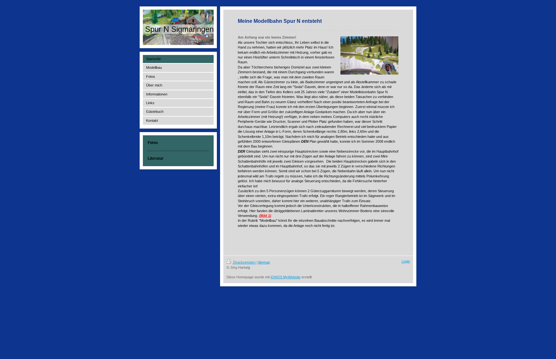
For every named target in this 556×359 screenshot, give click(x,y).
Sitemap (263, 262)
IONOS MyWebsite (286, 277)
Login (406, 261)
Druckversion (243, 262)
